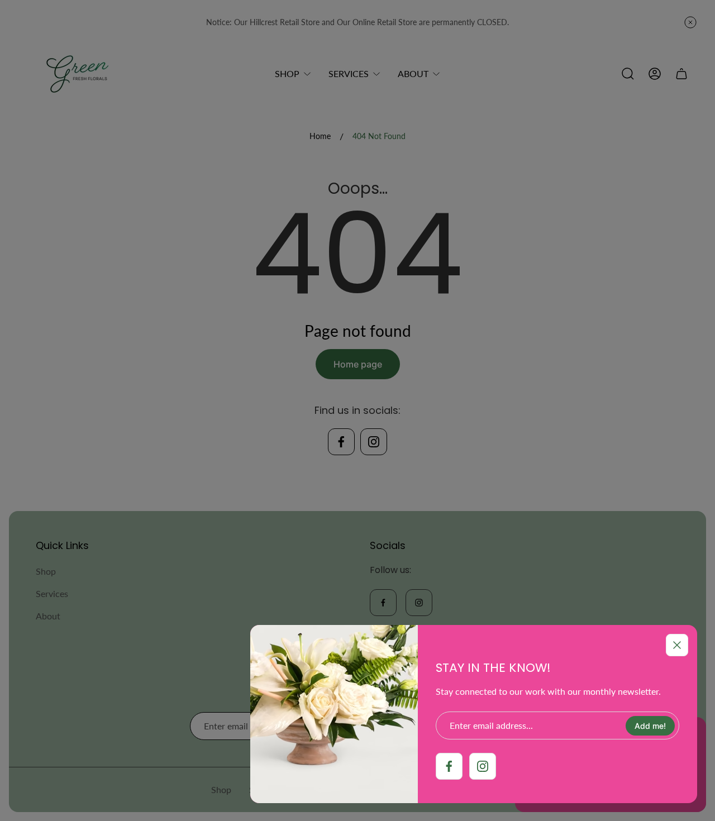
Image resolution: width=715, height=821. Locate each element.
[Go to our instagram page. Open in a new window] (482, 766)
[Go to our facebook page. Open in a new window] (449, 766)
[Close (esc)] (677, 645)
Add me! (650, 726)
